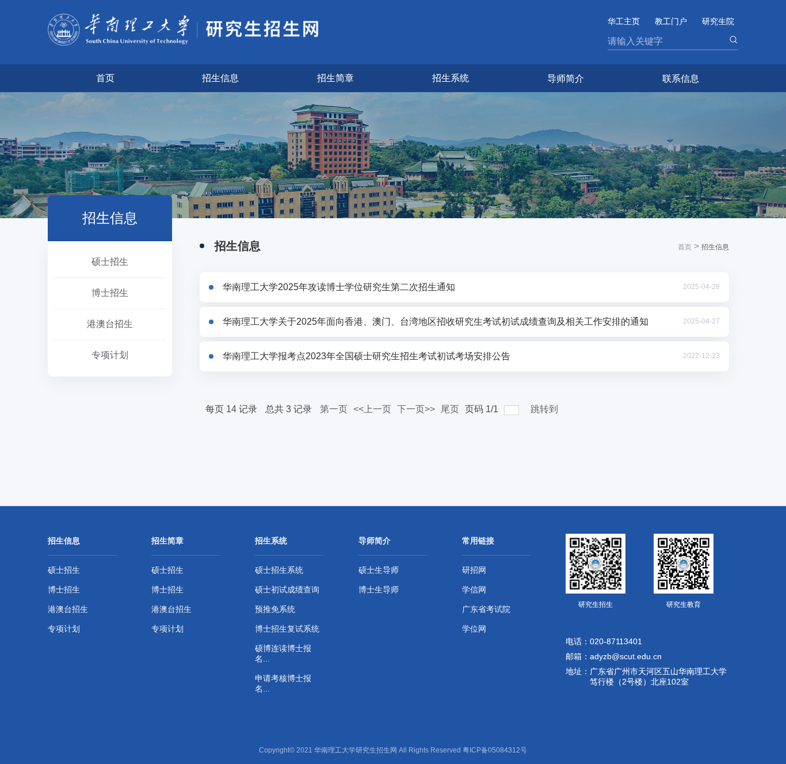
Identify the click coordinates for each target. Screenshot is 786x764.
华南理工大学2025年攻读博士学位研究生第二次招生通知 (339, 287)
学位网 (474, 628)
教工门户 (671, 21)
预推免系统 (275, 609)
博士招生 (109, 293)
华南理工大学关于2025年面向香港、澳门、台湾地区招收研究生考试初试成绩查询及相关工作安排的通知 (435, 321)
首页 (105, 78)
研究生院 (718, 21)
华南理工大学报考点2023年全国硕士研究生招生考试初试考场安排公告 (366, 356)
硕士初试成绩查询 (287, 589)
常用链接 (478, 540)
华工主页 (624, 21)
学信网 (474, 589)
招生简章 (335, 78)
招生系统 (450, 78)
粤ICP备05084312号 (495, 750)
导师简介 (565, 78)
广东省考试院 (486, 609)
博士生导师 (378, 589)
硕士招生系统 (279, 570)
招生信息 (220, 78)
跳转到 (545, 409)
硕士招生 (109, 262)
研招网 (474, 570)
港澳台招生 (110, 324)
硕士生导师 (378, 570)
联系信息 (680, 78)
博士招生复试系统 (287, 628)
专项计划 (109, 355)
